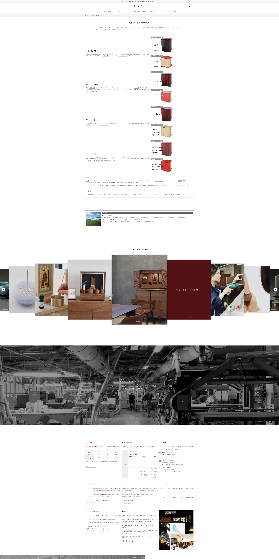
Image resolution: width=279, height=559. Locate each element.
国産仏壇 (180, 180)
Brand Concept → (125, 392)
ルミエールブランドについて (147, 536)
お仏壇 (89, 158)
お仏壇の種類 (92, 87)
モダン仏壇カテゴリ (139, 321)
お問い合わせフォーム (167, 467)
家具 (107, 185)
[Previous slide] (3, 289)
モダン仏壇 (136, 87)
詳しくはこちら (90, 466)
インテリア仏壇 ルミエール (141, 557)
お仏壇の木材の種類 (123, 55)
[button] (86, 6)
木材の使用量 (106, 55)
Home (86, 15)
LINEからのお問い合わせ (167, 460)
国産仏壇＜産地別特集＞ (223, 313)
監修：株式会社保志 (107, 215)
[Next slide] (275, 289)
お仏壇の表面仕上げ (159, 180)
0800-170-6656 (165, 454)
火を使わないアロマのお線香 (56, 313)
